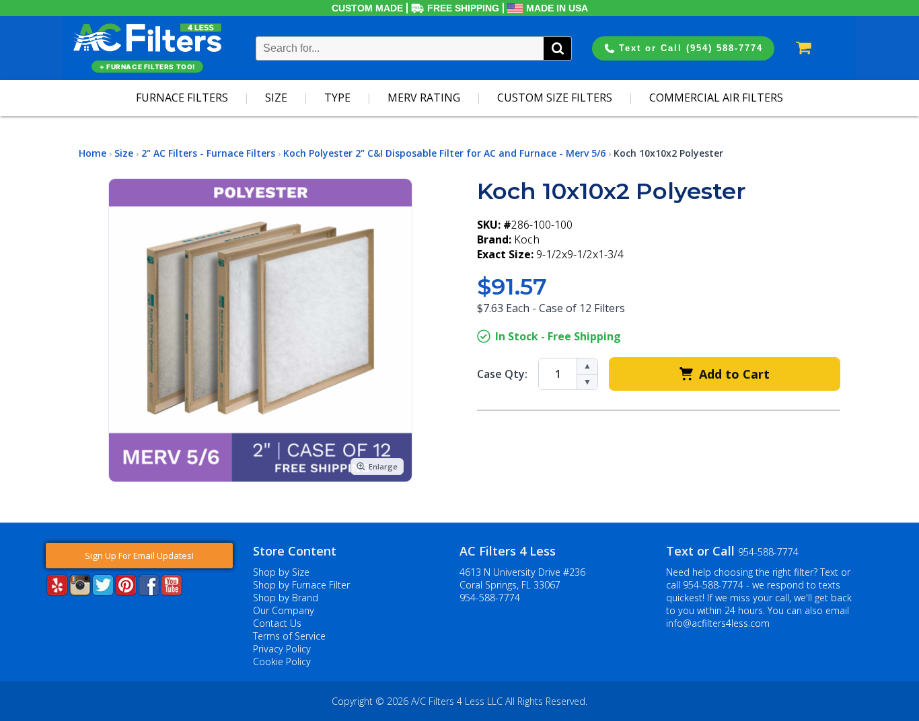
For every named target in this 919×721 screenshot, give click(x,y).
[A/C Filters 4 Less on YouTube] (171, 591)
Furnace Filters (182, 97)
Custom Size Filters (554, 97)
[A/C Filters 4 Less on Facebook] (148, 591)
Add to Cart (734, 374)
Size (276, 97)
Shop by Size (281, 572)
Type (337, 97)
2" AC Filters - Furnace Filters (208, 153)
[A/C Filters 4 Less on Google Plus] (47, 616)
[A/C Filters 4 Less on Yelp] (57, 591)
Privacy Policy (282, 648)
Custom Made (367, 8)
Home (92, 153)
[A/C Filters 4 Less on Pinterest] (125, 591)
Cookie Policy (282, 661)
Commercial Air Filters (716, 97)
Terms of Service (289, 636)
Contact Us (277, 623)
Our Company (283, 610)
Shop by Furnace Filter (301, 584)
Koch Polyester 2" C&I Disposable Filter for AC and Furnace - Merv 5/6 (444, 153)
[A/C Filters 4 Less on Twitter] (102, 591)
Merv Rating (424, 97)
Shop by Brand (285, 597)
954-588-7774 (489, 597)
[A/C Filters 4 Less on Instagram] (80, 591)
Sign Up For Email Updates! (139, 555)
